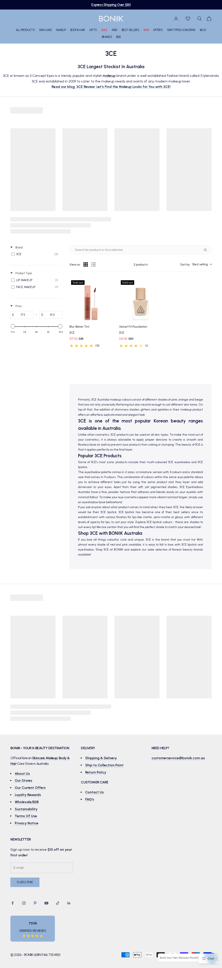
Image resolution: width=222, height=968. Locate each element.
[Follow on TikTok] (58, 903)
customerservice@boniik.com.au (178, 758)
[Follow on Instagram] (24, 903)
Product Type (23, 273)
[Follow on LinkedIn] (69, 903)
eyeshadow (182, 462)
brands (198, 549)
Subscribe (25, 882)
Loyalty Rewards (28, 795)
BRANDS (107, 37)
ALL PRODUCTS (25, 30)
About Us (22, 774)
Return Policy (95, 772)
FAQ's (89, 799)
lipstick (129, 512)
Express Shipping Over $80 (111, 5)
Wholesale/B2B (27, 802)
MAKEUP (61, 30)
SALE (104, 30)
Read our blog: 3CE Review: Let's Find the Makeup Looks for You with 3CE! (111, 87)
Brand (19, 247)
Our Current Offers (30, 788)
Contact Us (94, 792)
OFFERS (158, 30)
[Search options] (206, 250)
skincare (161, 439)
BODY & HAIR (77, 30)
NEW (146, 30)
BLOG (203, 30)
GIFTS (93, 30)
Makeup (51, 758)
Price (18, 306)
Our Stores (23, 780)
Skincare (38, 758)
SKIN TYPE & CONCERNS (181, 30)
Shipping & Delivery (101, 758)
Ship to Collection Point (104, 765)
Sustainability (26, 809)
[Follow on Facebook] (12, 903)
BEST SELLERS (130, 30)
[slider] (13, 326)
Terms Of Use (26, 816)
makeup (109, 76)
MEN (114, 30)
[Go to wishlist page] (188, 18)
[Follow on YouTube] (46, 903)
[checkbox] (35, 254)
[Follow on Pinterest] (35, 903)
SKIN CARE (45, 30)
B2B (118, 37)
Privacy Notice (26, 823)
